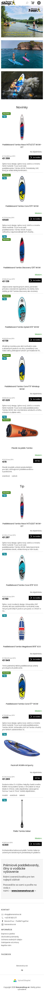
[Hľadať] (27, 3)
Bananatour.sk (22, 966)
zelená (22, 795)
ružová (14, 476)
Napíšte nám (6, 945)
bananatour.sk (10, 924)
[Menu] (39, 3)
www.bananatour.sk (23, 890)
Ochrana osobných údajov (11, 939)
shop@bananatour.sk (13, 914)
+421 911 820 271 (11, 918)
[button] (4, 21)
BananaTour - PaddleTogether (17, 921)
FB (22, 970)
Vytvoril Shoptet (24, 980)
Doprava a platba (8, 934)
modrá (5, 795)
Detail (37, 461)
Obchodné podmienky (10, 937)
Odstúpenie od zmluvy (10, 942)
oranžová (6, 476)
